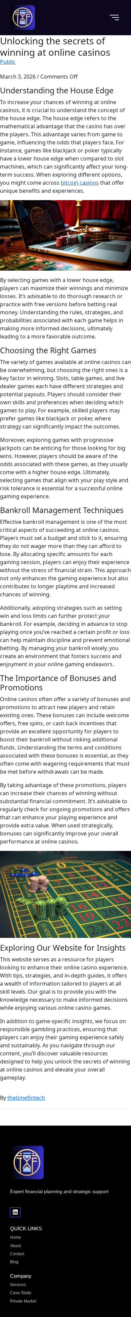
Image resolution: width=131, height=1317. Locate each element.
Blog (14, 1262)
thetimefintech (26, 1097)
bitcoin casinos (80, 182)
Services (18, 1284)
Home (15, 1237)
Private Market (23, 1301)
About (15, 1245)
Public (7, 61)
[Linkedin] (15, 1212)
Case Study (20, 1292)
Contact (17, 1254)
